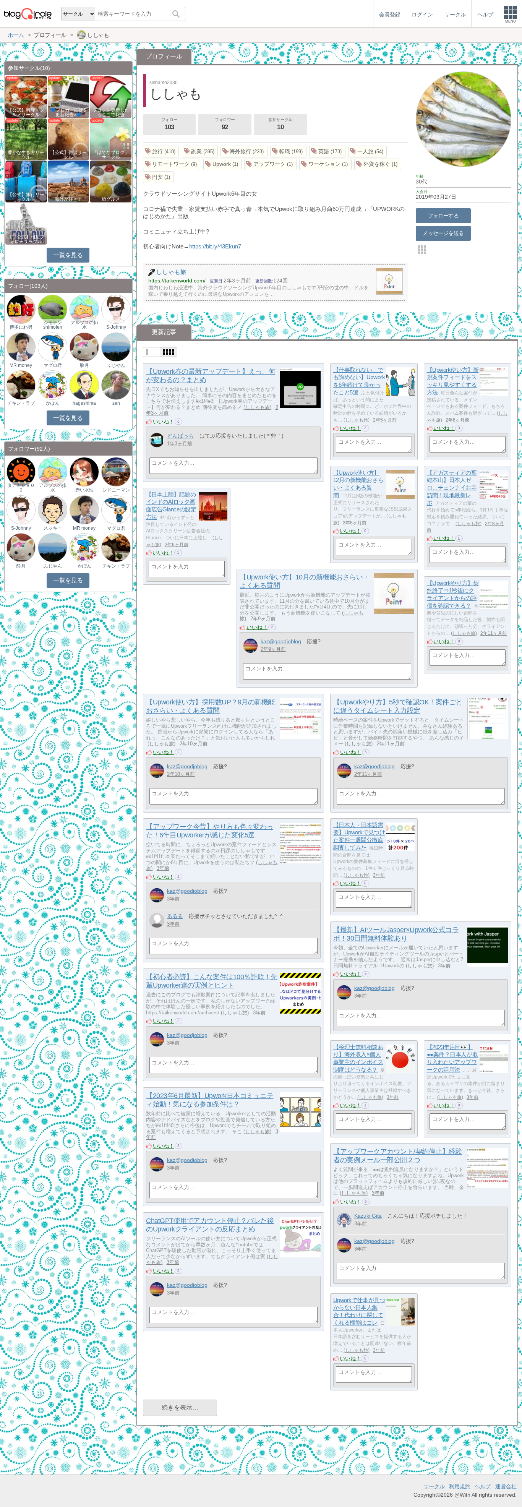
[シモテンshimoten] (52, 308)
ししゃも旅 (257, 407)
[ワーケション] (325, 164)
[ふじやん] (115, 347)
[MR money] (21, 347)
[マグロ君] (52, 347)
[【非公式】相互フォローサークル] (26, 223)
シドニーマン (116, 490)
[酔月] (84, 347)
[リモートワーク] (171, 164)
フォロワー (225, 124)
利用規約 (459, 1486)
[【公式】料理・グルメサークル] (26, 96)
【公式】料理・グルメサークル (26, 112)
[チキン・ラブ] (21, 385)
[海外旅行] (244, 151)
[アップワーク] (270, 164)
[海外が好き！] (68, 181)
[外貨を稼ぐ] (378, 164)
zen (116, 403)
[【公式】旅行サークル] (26, 181)
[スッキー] (52, 509)
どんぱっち (180, 436)
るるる (175, 916)
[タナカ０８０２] (21, 471)
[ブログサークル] (27, 13)
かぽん (53, 403)
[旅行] (161, 151)
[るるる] (156, 920)
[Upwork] (223, 164)
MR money (21, 365)
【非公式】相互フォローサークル (26, 239)
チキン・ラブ (21, 403)
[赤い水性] (84, 471)
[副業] (200, 151)
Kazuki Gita (368, 1216)
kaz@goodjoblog (281, 641)
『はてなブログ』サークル (110, 154)
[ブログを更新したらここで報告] (110, 96)
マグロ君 (53, 365)
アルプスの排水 (84, 324)
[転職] (288, 151)
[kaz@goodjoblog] (250, 645)
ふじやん (116, 365)
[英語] (327, 151)
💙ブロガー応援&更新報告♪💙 (68, 112)
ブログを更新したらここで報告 (110, 112)
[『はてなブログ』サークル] (110, 138)
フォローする (443, 216)
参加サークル (280, 124)
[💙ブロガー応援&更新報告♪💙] (68, 96)
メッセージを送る (443, 233)
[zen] (115, 385)
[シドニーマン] (115, 471)
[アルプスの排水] (84, 308)
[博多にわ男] (21, 308)
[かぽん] (52, 385)
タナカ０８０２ (21, 487)
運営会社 (506, 1486)
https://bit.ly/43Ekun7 (215, 246)
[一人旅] (368, 151)
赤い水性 (84, 490)
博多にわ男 (21, 327)
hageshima (84, 403)
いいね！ (163, 422)
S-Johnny (116, 327)
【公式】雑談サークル (68, 154)
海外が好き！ (68, 199)
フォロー (169, 124)
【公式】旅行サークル (26, 196)
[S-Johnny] (115, 308)
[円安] (158, 177)
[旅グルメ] (110, 181)
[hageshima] (84, 385)
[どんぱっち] (156, 440)
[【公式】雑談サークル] (68, 138)
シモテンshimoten (52, 324)
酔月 (84, 365)
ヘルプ (483, 1486)
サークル (434, 1486)
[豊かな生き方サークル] (26, 138)
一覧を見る (68, 255)
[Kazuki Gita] (344, 1220)
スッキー (53, 528)
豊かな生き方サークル (26, 154)
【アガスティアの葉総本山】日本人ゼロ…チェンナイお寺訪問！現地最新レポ (452, 487)
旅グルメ (111, 199)
